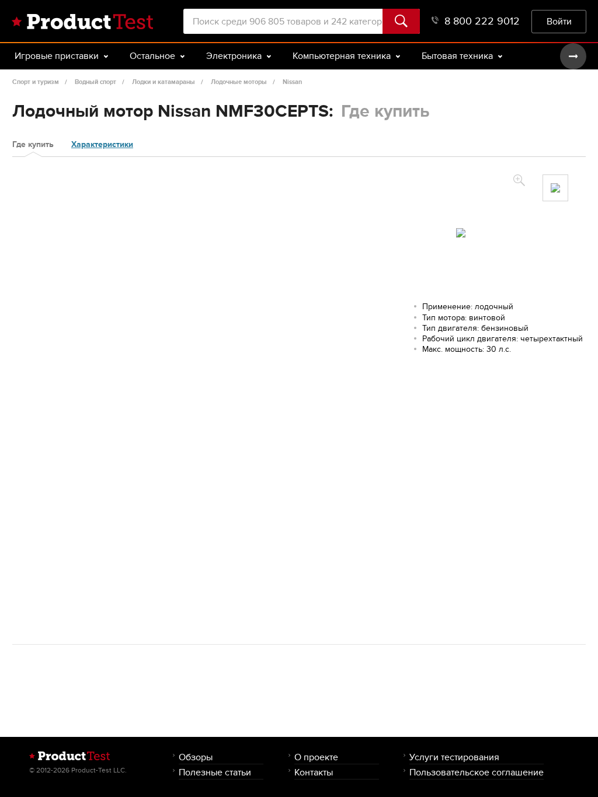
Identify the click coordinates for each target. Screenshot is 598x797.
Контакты (313, 772)
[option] (555, 187)
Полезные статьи (215, 772)
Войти (559, 21)
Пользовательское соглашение (476, 772)
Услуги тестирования (454, 757)
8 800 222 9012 (482, 21)
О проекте (316, 757)
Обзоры (196, 757)
